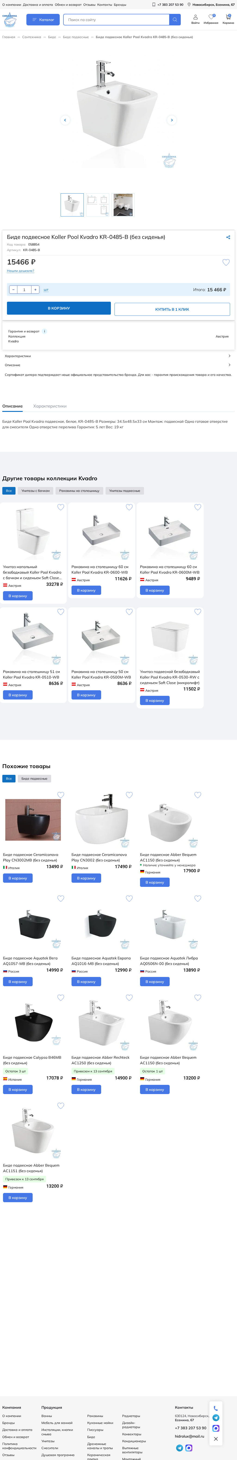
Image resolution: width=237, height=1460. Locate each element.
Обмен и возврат (68, 5)
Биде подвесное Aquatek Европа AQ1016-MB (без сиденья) (101, 961)
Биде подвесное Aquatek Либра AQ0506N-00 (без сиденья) (169, 961)
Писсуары (95, 1430)
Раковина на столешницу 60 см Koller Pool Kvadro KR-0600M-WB (170, 569)
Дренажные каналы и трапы (100, 1446)
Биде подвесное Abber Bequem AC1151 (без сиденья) (31, 1168)
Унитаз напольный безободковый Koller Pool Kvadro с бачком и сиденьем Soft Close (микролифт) (32, 572)
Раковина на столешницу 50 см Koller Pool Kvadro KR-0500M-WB (101, 674)
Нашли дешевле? (20, 271)
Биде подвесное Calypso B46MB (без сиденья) (32, 1060)
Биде (52, 37)
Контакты (104, 5)
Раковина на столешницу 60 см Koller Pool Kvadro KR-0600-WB (100, 569)
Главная (8, 37)
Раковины (95, 1416)
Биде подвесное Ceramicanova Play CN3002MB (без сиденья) (30, 857)
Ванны (46, 1416)
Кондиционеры (134, 1441)
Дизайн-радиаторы (131, 1425)
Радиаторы (131, 1416)
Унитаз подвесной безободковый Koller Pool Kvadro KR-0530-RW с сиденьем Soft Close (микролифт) (170, 677)
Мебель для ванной (56, 1423)
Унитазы (47, 1441)
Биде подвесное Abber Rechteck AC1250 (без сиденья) (100, 1060)
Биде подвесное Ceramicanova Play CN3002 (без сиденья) (99, 857)
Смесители (49, 1448)
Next (171, 120)
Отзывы (89, 5)
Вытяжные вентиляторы (132, 1450)
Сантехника (31, 37)
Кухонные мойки (100, 1423)
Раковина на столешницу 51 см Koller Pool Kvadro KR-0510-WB (31, 674)
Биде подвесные (76, 37)
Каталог (46, 19)
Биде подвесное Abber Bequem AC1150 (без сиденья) (168, 857)
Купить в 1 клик (172, 309)
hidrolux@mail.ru (189, 1436)
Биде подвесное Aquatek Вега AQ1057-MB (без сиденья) (30, 961)
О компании (11, 5)
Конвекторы (131, 1434)
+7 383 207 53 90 (190, 1428)
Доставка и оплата (38, 5)
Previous (65, 120)
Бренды (120, 5)
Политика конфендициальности (19, 1446)
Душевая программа (58, 1455)
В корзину (59, 308)
